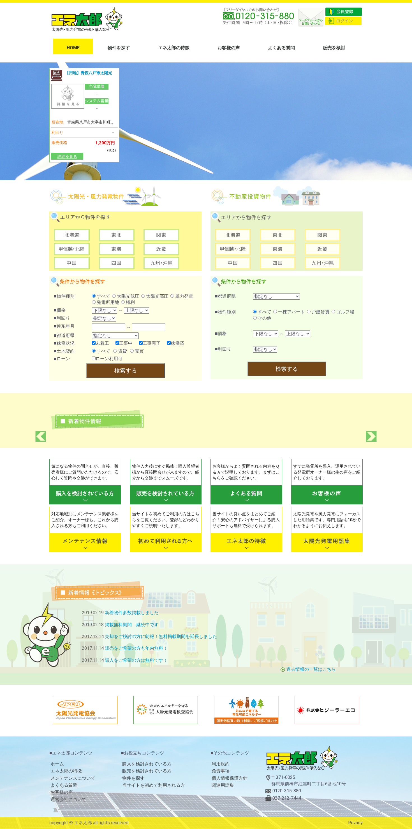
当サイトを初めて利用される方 (153, 785)
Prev (40, 436)
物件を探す (119, 47)
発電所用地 (107, 302)
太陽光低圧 (127, 296)
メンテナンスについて (72, 778)
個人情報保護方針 (229, 778)
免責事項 (221, 771)
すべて (103, 296)
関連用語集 (223, 785)
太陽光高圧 (156, 296)
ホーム (57, 764)
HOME (73, 47)
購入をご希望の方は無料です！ (136, 660)
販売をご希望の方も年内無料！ (136, 648)
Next (371, 436)
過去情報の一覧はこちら (311, 669)
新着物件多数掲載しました (132, 612)
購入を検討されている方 (147, 764)
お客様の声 (228, 47)
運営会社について (68, 799)
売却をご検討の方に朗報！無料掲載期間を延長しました (161, 636)
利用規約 (221, 764)
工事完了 (152, 343)
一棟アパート (291, 312)
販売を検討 (334, 47)
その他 (264, 318)
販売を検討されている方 (147, 771)
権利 (130, 302)
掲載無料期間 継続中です (132, 624)
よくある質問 (281, 47)
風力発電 (183, 296)
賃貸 (122, 351)
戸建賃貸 (320, 312)
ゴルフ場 (344, 312)
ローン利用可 (109, 358)
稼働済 (177, 343)
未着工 (102, 343)
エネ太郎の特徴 (173, 47)
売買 (139, 351)
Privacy (355, 822)
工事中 (126, 343)
